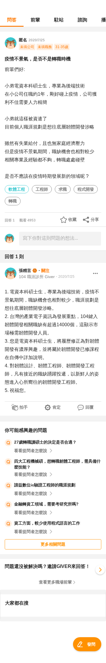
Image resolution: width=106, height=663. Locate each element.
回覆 (89, 407)
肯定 (56, 407)
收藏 (72, 219)
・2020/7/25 (64, 277)
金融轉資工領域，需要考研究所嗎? (46, 504)
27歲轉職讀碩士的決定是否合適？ (45, 442)
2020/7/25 (37, 40)
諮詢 (82, 19)
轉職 (13, 201)
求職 (63, 189)
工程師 (42, 189)
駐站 (59, 19)
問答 (11, 19)
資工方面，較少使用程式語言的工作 (47, 523)
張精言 (25, 270)
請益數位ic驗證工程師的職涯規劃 (44, 485)
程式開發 (85, 189)
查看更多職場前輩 (55, 582)
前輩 (35, 19)
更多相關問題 (53, 544)
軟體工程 (17, 189)
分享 (95, 219)
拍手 (23, 407)
